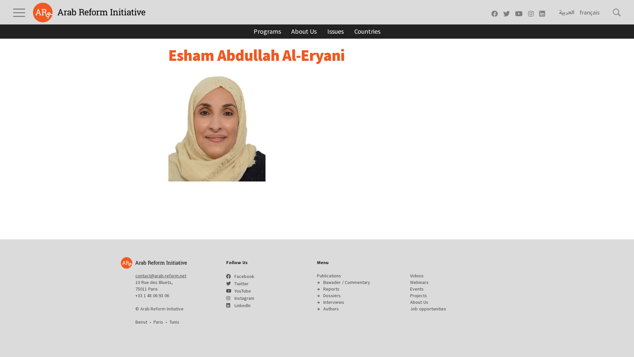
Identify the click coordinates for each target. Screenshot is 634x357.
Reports (331, 289)
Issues (335, 31)
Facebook (244, 276)
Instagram (244, 298)
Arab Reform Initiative (89, 12)
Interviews (333, 302)
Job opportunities (428, 309)
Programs (267, 31)
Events (417, 289)
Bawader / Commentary (346, 282)
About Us (304, 31)
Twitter (241, 284)
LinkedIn (242, 305)
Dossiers (332, 295)
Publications (329, 276)
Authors (331, 309)
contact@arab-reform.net (160, 276)
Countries (367, 31)
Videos (417, 276)
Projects (418, 295)
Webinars (419, 282)
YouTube (242, 291)
